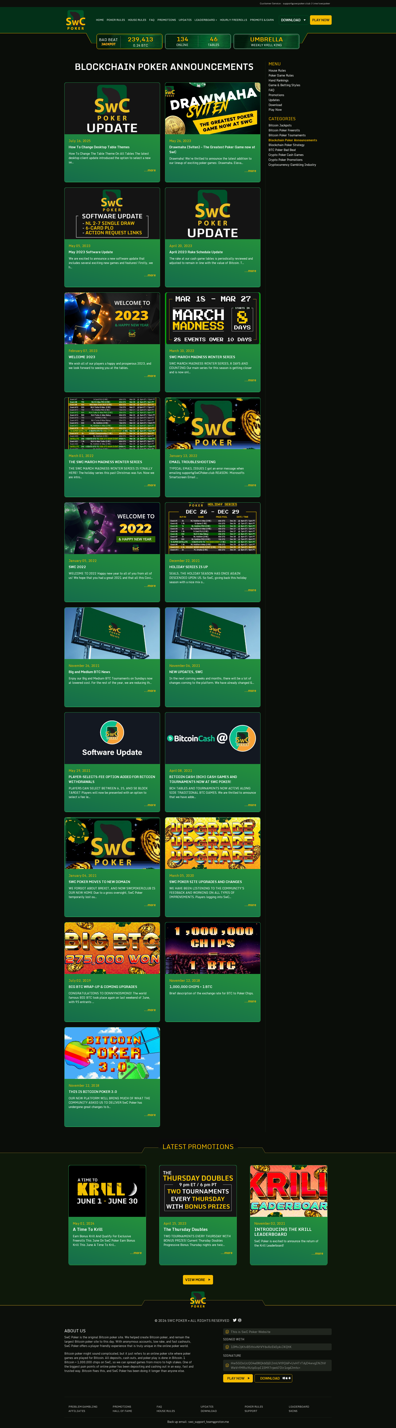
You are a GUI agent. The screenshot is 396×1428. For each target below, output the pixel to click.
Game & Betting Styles (284, 85)
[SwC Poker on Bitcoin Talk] (240, 1320)
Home (100, 20)
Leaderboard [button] (204, 20)
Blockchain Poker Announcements (293, 140)
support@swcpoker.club (296, 3)
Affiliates (76, 1411)
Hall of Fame (122, 1411)
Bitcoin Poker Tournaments (287, 135)
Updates (185, 20)
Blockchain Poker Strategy (287, 144)
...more (150, 170)
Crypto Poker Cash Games (286, 154)
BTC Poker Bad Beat (282, 149)
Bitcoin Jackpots (280, 125)
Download (291, 20)
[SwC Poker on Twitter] (235, 1320)
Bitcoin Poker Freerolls (284, 130)
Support (251, 1411)
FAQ (151, 20)
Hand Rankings (279, 80)
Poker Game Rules (281, 75)
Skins (293, 1411)
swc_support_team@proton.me (208, 1421)
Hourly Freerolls (233, 20)
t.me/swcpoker (321, 3)
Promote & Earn (262, 20)
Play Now (320, 20)
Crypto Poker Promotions (286, 159)
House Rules (137, 20)
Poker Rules (116, 20)
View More (195, 1279)
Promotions (166, 20)
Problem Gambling (82, 1406)
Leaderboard (299, 1406)
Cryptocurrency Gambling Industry (292, 164)
